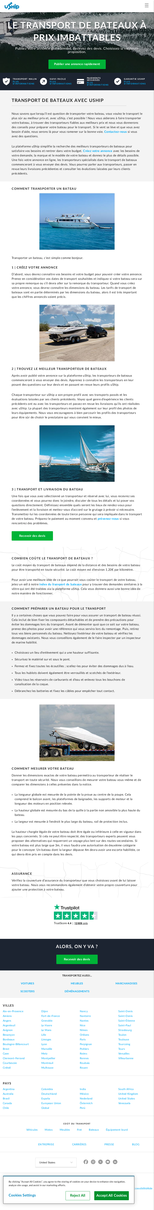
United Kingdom (128, 1094)
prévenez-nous (108, 518)
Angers (7, 1021)
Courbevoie (10, 1063)
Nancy (84, 1011)
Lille (43, 1035)
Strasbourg (125, 1030)
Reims (83, 1053)
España (45, 1098)
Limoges (46, 1039)
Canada (7, 1103)
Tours (121, 1049)
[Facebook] (86, 1162)
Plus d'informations (24, 83)
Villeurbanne (126, 1058)
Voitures (27, 983)
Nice (82, 1025)
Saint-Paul (124, 1025)
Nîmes (84, 1030)
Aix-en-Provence (13, 1011)
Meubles (77, 983)
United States (126, 1098)
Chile (6, 1108)
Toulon (122, 1035)
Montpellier (48, 1058)
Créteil (7, 1068)
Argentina (9, 1089)
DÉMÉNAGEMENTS (77, 991)
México (84, 1094)
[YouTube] (108, 1162)
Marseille (46, 1049)
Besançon (9, 1035)
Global (45, 1108)
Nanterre (85, 1016)
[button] (77, 64)
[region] (68, 1190)
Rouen (84, 1068)
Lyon (44, 1044)
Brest (6, 1049)
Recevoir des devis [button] (32, 535)
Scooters (27, 991)
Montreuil (47, 1063)
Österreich (86, 1103)
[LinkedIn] (115, 1162)
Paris (83, 1039)
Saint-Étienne (126, 1021)
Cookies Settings (22, 1195)
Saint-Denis (125, 1011)
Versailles (123, 1053)
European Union (51, 1103)
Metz (44, 1053)
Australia (8, 1094)
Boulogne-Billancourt (16, 1044)
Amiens (7, 1016)
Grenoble (46, 1021)
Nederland (86, 1098)
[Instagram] (93, 1162)
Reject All (77, 1195)
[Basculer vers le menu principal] (147, 6)
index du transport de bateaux (60, 584)
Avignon (8, 1030)
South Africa (126, 1089)
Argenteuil (9, 1025)
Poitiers (84, 1049)
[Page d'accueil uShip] (12, 6)
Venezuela (124, 1103)
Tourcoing (124, 1044)
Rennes (84, 1058)
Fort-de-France (50, 1016)
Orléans (84, 1035)
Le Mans (46, 1030)
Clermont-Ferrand (14, 1058)
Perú (82, 1108)
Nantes (84, 1021)
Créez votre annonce (97, 150)
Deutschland (49, 1094)
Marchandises (126, 983)
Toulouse (123, 1039)
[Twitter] (100, 1162)
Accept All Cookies (111, 1195)
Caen (6, 1053)
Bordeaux (8, 1039)
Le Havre (46, 1025)
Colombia (47, 1089)
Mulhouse (47, 1068)
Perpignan (86, 1044)
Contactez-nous (115, 131)
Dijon (44, 1011)
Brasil (6, 1098)
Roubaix (85, 1063)
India (83, 1089)
